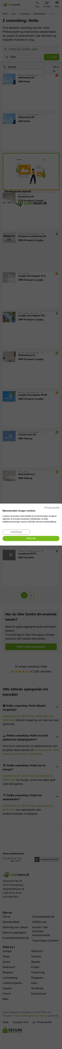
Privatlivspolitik (52, 507)
